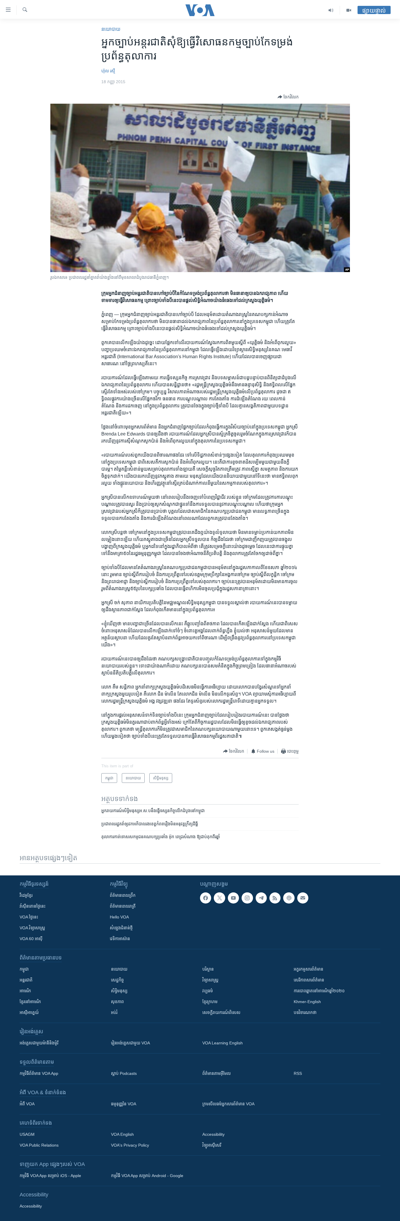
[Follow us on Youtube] (233, 898)
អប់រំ (114, 1012)
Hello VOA (119, 917)
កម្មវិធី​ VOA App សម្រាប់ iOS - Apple (50, 1175)
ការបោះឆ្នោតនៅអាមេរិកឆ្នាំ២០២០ (319, 990)
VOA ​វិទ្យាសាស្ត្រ (32, 927)
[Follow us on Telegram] (261, 898)
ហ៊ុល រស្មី (108, 71)
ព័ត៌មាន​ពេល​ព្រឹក (123, 895)
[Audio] (331, 10)
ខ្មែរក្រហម (210, 1001)
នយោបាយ (110, 29)
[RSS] (275, 898)
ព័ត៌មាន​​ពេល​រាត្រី (123, 906)
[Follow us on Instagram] (247, 898)
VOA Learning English (222, 1043)
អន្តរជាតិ (26, 980)
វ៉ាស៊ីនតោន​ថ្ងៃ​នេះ (32, 906)
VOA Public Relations (39, 1145)
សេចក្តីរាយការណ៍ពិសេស (221, 1012)
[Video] (349, 10)
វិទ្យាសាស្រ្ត (210, 980)
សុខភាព (117, 1001)
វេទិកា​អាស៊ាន (120, 938)
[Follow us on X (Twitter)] (219, 898)
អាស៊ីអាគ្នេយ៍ (29, 1012)
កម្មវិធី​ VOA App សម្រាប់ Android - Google (147, 1175)
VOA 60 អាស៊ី (31, 938)
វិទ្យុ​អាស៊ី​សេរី (211, 1145)
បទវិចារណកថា (305, 1012)
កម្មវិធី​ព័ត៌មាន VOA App (39, 1073)
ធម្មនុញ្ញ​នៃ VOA (123, 1104)
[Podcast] (288, 898)
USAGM (27, 1134)
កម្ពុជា (24, 969)
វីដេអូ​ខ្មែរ (26, 895)
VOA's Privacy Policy (130, 1145)
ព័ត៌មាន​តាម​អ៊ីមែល (216, 1073)
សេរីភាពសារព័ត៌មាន (309, 980)
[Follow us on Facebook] (205, 898)
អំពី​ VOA (27, 1104)
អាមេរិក (25, 990)
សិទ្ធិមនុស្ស (119, 990)
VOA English (122, 1134)
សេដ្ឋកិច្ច (117, 980)
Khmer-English (307, 1001)
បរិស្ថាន (208, 969)
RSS (298, 1073)
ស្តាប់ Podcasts (124, 1073)
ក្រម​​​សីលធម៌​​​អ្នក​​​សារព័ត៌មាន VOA (228, 1104)
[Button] (288, 96)
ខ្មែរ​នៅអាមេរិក (30, 1001)
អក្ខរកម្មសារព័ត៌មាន (308, 969)
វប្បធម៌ (207, 990)
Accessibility (213, 1134)
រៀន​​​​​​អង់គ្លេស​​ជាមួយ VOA (130, 1043)
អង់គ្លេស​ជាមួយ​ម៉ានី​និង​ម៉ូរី (39, 1043)
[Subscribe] (302, 898)
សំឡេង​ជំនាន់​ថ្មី (121, 927)
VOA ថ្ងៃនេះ (29, 917)
